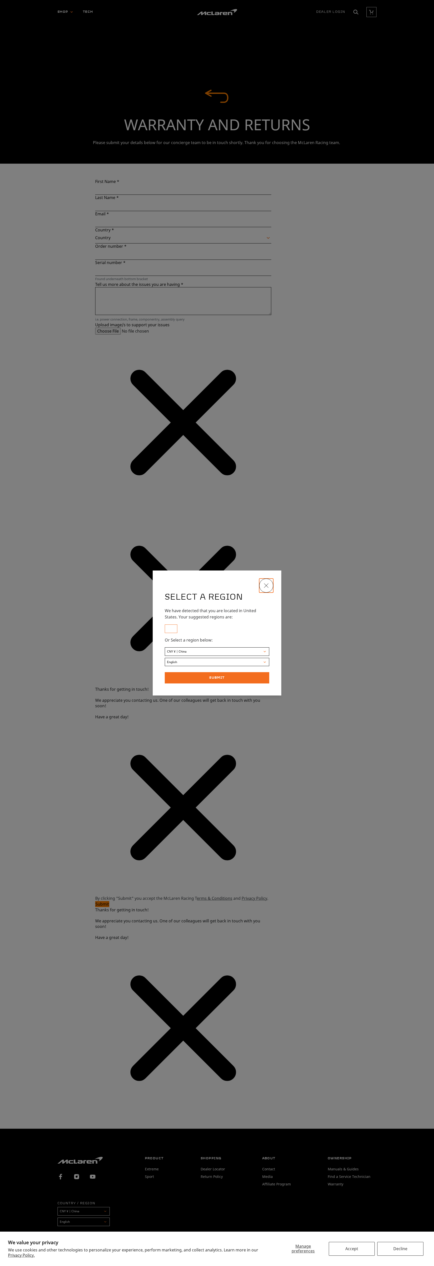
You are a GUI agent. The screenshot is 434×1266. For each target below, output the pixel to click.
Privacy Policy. (21, 1255)
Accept (351, 1248)
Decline (400, 1248)
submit (217, 677)
